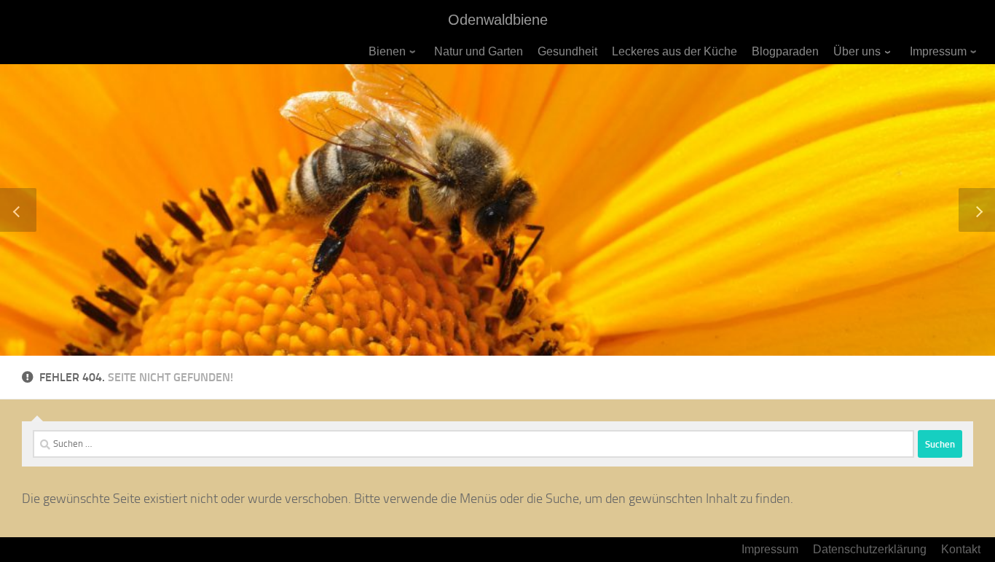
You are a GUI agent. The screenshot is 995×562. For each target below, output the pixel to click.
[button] (18, 210)
